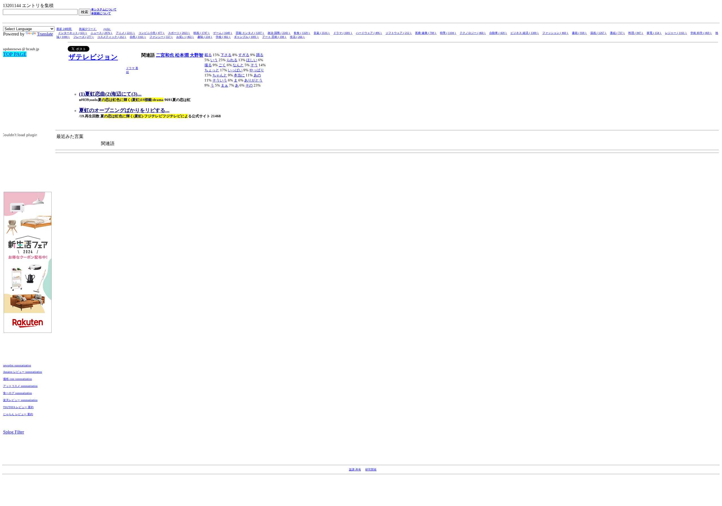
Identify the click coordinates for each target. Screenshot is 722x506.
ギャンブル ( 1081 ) (246, 36)
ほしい (251, 60)
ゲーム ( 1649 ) (222, 32)
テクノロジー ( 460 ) (473, 32)
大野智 (196, 55)
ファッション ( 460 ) (555, 32)
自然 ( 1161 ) (138, 36)
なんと (238, 65)
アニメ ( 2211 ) (125, 32)
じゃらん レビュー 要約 (18, 414)
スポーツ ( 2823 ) (179, 32)
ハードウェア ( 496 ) (369, 32)
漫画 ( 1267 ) (598, 32)
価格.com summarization (17, 378)
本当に (239, 75)
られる (231, 60)
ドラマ (130, 68)
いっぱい (235, 70)
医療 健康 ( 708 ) (426, 32)
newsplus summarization (17, 365)
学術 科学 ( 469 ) (701, 32)
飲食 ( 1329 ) (302, 32)
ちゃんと (219, 75)
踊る (259, 55)
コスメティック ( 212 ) (111, 36)
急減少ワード (88, 28)
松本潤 (182, 55)
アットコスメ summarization (20, 386)
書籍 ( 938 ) (579, 32)
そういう (219, 80)
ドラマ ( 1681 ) (343, 32)
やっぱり (256, 70)
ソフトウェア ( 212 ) (399, 32)
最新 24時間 (64, 28)
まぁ (224, 85)
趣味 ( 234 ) (204, 36)
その (249, 85)
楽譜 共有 (355, 469)
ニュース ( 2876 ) (102, 32)
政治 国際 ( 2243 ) (279, 32)
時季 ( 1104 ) (448, 32)
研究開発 (371, 469)
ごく (222, 65)
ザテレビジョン (93, 57)
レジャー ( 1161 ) (676, 32)
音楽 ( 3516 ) (322, 32)
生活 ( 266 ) (297, 36)
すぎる (243, 55)
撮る (208, 65)
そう (254, 65)
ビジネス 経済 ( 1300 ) (524, 32)
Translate (45, 34)
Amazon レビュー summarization (22, 371)
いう (214, 60)
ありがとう (253, 80)
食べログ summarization (17, 393)
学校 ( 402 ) (223, 36)
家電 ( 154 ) (654, 32)
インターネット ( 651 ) (72, 32)
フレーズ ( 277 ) (83, 36)
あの (257, 75)
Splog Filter (13, 432)
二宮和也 (165, 55)
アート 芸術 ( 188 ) (274, 36)
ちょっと (211, 70)
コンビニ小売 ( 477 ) (151, 32)
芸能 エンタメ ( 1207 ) (250, 32)
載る (208, 55)
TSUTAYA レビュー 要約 (18, 407)
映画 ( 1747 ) (201, 32)
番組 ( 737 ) (617, 32)
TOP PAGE (15, 54)
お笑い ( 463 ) (185, 36)
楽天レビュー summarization (20, 400)
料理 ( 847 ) (635, 32)
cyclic (107, 28)
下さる (226, 55)
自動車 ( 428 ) (498, 32)
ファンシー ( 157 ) (161, 36)
